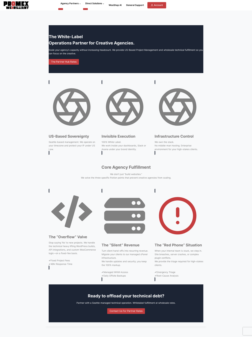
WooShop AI (115, 5)
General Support (135, 5)
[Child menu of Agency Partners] (60, 9)
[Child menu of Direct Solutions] (85, 9)
